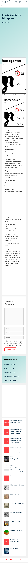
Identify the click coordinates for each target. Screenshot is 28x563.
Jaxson (6, 22)
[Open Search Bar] (26, 2)
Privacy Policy (20, 560)
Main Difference (11, 1)
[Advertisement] (14, 39)
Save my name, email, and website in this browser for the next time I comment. (14, 343)
